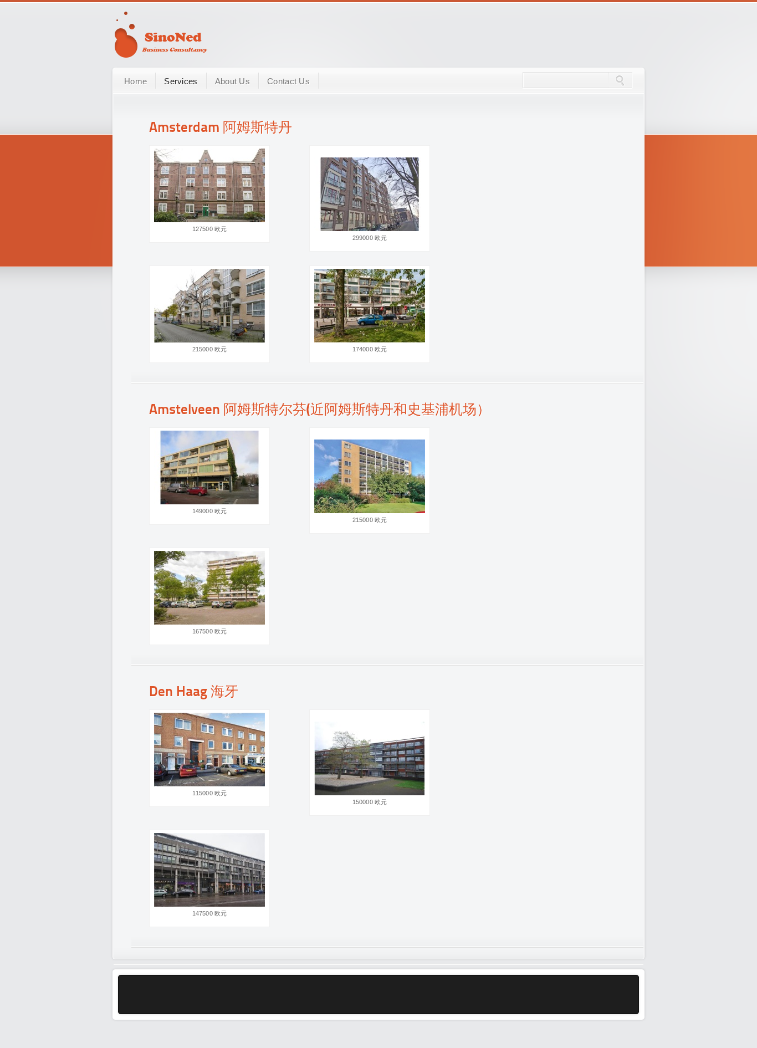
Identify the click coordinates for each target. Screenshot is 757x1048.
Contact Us (288, 81)
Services (180, 81)
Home (135, 81)
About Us (232, 81)
